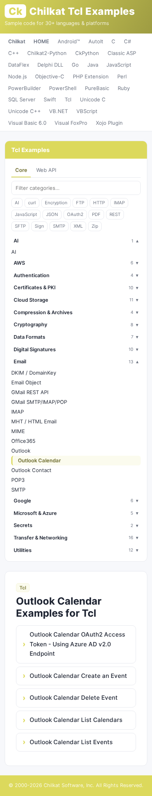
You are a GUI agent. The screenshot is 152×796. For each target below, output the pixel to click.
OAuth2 (75, 214)
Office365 (23, 441)
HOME (41, 41)
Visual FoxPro (71, 123)
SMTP (59, 226)
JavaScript (118, 65)
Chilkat (16, 41)
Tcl (68, 99)
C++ (13, 53)
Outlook (20, 451)
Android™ (69, 41)
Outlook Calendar (39, 460)
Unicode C (93, 99)
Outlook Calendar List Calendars (76, 719)
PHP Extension (91, 76)
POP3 (18, 480)
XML (78, 226)
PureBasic (97, 88)
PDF (96, 214)
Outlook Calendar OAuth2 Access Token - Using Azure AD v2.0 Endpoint (77, 644)
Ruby (124, 88)
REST (115, 214)
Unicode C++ (24, 111)
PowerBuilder (24, 88)
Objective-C (49, 76)
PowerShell (62, 88)
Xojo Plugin (109, 123)
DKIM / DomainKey (33, 373)
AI (17, 202)
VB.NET (58, 111)
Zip (95, 226)
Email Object (26, 382)
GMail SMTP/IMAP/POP (39, 402)
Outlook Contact (31, 470)
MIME (18, 431)
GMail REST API (29, 392)
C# (127, 41)
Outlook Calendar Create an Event (78, 675)
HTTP (99, 202)
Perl (122, 76)
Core (21, 170)
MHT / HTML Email (34, 421)
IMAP (119, 202)
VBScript (86, 111)
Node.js (17, 76)
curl (32, 202)
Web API (46, 170)
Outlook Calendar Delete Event (74, 697)
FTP (80, 202)
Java (92, 65)
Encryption (56, 202)
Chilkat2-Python (47, 53)
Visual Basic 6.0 (27, 123)
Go (75, 65)
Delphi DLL (50, 65)
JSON (52, 214)
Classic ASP (122, 53)
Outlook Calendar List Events (71, 742)
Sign (39, 226)
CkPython (87, 53)
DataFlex (18, 65)
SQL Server (21, 99)
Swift (50, 99)
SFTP (20, 226)
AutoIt (95, 41)
